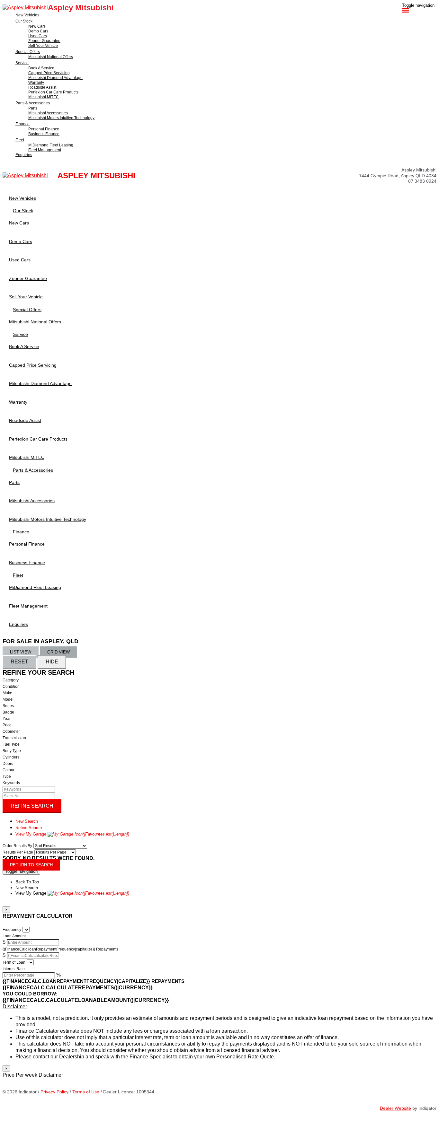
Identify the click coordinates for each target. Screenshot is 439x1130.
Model (8, 699)
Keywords (11, 783)
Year (7, 718)
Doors (8, 763)
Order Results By (17, 846)
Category (11, 680)
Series (8, 706)
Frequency (12, 929)
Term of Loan (14, 962)
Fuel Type (11, 744)
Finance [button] (22, 124)
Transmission (14, 738)
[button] (219, 1006)
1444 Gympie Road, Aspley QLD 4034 (397, 175)
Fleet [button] (19, 140)
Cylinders (11, 757)
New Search (26, 821)
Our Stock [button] (23, 21)
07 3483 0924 (422, 181)
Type (7, 776)
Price (7, 725)
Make (7, 693)
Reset (19, 661)
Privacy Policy (54, 1091)
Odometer (11, 731)
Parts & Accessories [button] (32, 103)
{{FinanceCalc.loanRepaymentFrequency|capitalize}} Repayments (60, 949)
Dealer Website (395, 1108)
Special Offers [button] (27, 51)
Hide (52, 661)
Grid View (58, 652)
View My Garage (72, 834)
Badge (8, 712)
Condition (11, 686)
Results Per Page (18, 852)
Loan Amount (14, 936)
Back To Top (27, 882)
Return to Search (31, 865)
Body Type (12, 751)
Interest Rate (14, 969)
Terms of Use (85, 1091)
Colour (8, 770)
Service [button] (22, 63)
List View (20, 652)
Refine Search (32, 806)
